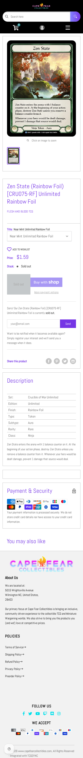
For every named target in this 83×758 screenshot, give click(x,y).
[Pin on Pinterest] (57, 361)
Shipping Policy (13, 654)
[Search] (75, 16)
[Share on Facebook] (49, 361)
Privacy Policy (12, 669)
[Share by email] (73, 361)
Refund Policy (12, 662)
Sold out (18, 284)
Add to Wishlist (21, 249)
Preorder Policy (13, 676)
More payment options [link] (46, 292)
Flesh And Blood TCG (20, 211)
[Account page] (42, 28)
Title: (28, 229)
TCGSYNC (32, 756)
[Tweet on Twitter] (65, 361)
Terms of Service (14, 647)
